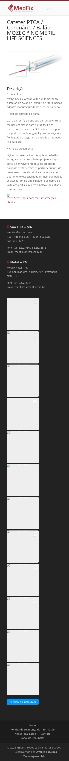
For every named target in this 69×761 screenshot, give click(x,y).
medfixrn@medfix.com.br (30, 287)
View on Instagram (24, 701)
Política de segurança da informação (33, 729)
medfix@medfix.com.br (28, 252)
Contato (46, 733)
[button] (23, 314)
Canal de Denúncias (32, 738)
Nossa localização (25, 733)
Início (32, 725)
